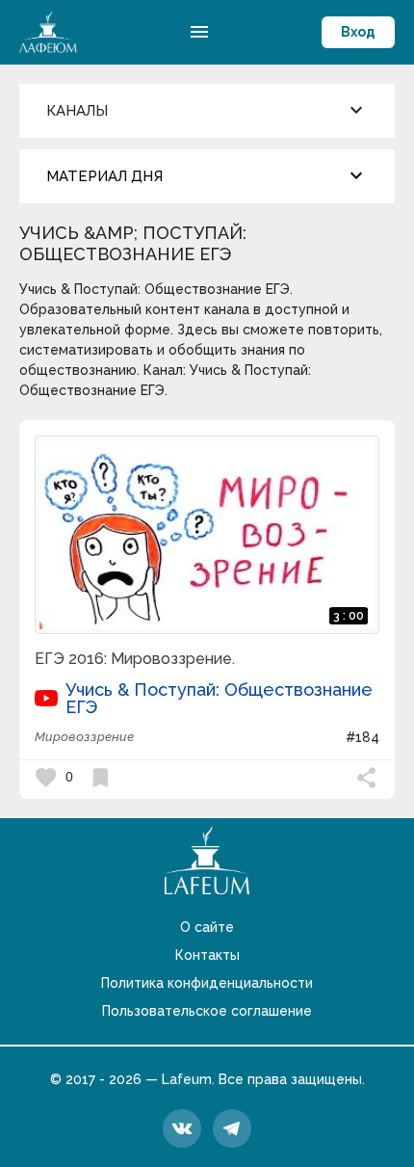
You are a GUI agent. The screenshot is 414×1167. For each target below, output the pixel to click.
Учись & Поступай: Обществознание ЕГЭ (219, 698)
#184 (362, 737)
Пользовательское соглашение (207, 1011)
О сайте (207, 927)
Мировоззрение (84, 736)
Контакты (207, 955)
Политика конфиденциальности (207, 983)
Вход (358, 32)
